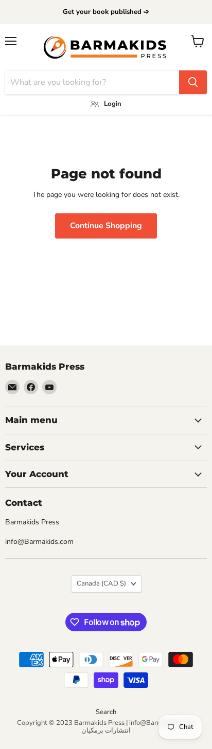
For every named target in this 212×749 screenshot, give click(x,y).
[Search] (193, 82)
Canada (101, 583)
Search (106, 712)
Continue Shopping (106, 225)
